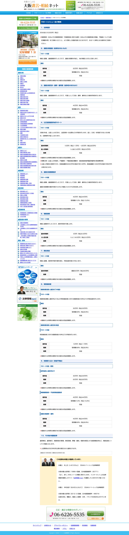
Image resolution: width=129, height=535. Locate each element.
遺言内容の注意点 (24, 131)
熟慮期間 (22, 175)
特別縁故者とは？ (24, 214)
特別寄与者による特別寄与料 (27, 93)
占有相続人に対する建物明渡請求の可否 (28, 225)
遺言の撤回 (23, 129)
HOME (28, 13)
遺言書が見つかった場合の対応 (28, 138)
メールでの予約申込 (70, 5)
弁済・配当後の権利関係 (26, 206)
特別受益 (22, 85)
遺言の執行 (23, 142)
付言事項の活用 (24, 135)
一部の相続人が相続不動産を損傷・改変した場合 (28, 236)
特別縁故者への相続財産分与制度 (28, 212)
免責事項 (93, 525)
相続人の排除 (23, 81)
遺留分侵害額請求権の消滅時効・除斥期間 (28, 157)
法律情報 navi (78, 478)
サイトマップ (37, 525)
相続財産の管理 (24, 200)
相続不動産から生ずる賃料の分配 (28, 233)
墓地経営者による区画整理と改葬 (28, 255)
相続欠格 (22, 79)
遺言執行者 (23, 144)
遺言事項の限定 (24, 110)
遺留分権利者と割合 (25, 152)
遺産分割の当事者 (24, 100)
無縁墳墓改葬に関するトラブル (28, 260)
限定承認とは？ (24, 191)
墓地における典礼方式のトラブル (28, 253)
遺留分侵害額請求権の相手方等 (28, 165)
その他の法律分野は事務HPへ (55, 9)
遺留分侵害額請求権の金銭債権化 (28, 161)
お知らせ (72, 528)
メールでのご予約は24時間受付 (95, 513)
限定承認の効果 (24, 199)
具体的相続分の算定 (25, 89)
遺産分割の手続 (24, 102)
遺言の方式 (23, 118)
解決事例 (57, 528)
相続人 (22, 78)
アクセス (89, 13)
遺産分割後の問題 (24, 104)
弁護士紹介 (79, 13)
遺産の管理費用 (24, 222)
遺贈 (21, 133)
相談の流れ (58, 13)
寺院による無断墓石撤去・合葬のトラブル (28, 257)
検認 (21, 140)
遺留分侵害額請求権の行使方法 (28, 154)
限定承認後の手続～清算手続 (27, 204)
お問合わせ (99, 13)
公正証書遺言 (23, 125)
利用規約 (85, 525)
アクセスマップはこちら (27, 61)
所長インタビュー (27, 290)
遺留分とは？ (23, 150)
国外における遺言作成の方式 (27, 119)
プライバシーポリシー (61, 525)
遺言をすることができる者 (27, 116)
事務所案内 (68, 13)
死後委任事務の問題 (25, 251)
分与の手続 (23, 216)
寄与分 (22, 87)
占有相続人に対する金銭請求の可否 (28, 229)
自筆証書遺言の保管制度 (26, 123)
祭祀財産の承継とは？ (26, 247)
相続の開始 (23, 76)
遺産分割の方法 (24, 96)
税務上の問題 (23, 195)
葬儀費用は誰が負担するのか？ (28, 243)
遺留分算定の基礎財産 (26, 163)
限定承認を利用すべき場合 (27, 193)
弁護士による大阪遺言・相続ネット (40, 3)
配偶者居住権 (23, 91)
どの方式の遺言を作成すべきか (28, 127)
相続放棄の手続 (24, 181)
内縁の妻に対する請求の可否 (27, 232)
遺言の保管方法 (24, 136)
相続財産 (22, 94)
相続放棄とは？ (24, 173)
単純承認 (22, 177)
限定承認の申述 (24, 197)
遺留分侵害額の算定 (25, 167)
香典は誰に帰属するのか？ (27, 245)
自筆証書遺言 (23, 121)
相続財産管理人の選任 (26, 202)
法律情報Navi (27, 298)
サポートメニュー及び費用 (42, 13)
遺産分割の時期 (24, 98)
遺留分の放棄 (23, 160)
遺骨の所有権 (23, 249)
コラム (64, 528)
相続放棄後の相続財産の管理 (27, 185)
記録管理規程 (75, 525)
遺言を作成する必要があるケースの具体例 (28, 113)
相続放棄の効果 (24, 179)
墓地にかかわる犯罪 (25, 262)
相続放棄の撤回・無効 (26, 183)
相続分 (22, 83)
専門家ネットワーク (27, 275)
